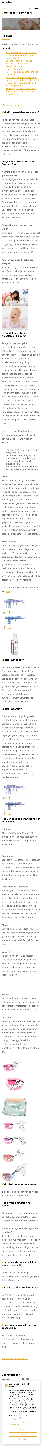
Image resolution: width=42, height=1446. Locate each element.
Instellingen (23, 1430)
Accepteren (23, 1439)
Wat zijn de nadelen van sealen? (21, 52)
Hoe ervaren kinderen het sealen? (22, 80)
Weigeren (23, 1434)
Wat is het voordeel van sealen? (21, 77)
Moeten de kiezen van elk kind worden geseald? (21, 84)
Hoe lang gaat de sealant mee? (21, 88)
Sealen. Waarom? (14, 69)
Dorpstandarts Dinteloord (17, 13)
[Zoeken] (30, 8)
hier (8, 591)
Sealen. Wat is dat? (15, 66)
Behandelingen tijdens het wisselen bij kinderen (19, 62)
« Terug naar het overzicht (15, 105)
